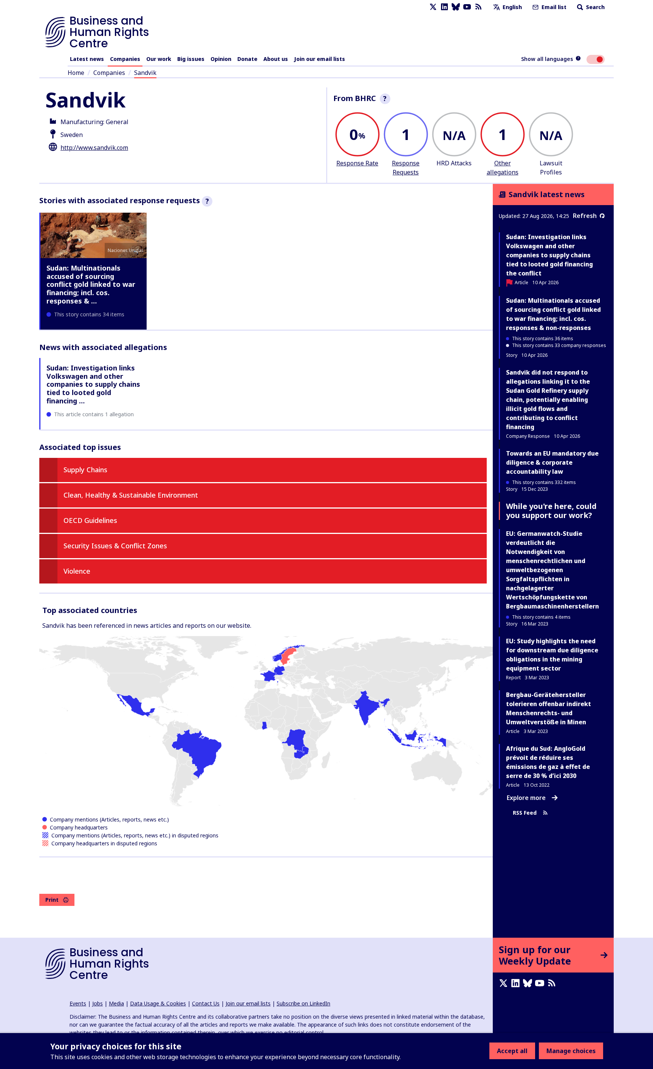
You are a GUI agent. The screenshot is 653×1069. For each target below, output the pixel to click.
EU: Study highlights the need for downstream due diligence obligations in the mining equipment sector (552, 654)
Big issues (190, 58)
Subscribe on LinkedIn (303, 1003)
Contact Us (206, 1003)
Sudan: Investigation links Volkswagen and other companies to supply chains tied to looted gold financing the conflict (549, 255)
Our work (158, 58)
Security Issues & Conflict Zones (115, 545)
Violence (76, 571)
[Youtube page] (467, 7)
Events (78, 1003)
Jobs (97, 1003)
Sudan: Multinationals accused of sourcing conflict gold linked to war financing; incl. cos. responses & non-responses (553, 314)
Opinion (220, 58)
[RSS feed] (478, 7)
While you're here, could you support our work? (551, 510)
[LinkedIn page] (444, 7)
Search (595, 7)
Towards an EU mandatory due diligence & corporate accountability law (552, 462)
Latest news (87, 58)
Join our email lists (319, 58)
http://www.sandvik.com (94, 147)
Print (52, 899)
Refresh (585, 216)
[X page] (433, 7)
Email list (553, 7)
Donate (247, 58)
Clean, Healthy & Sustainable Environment (130, 494)
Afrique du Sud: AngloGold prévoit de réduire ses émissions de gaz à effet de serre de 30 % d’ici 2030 (548, 762)
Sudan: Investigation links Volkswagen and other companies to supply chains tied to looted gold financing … (93, 384)
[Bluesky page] (455, 7)
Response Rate (357, 163)
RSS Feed (525, 812)
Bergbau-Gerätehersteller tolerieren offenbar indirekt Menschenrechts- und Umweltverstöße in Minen (548, 708)
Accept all (512, 1051)
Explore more (526, 798)
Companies (125, 58)
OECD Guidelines (90, 520)
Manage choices (571, 1051)
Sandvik (145, 72)
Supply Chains (85, 469)
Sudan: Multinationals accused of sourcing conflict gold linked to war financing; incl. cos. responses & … (90, 284)
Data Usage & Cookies (158, 1003)
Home (76, 72)
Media (116, 1003)
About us (275, 58)
